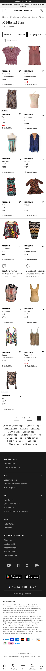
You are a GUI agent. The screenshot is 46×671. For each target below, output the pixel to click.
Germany (33, 656)
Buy (5, 475)
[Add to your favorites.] (20, 71)
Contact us (8, 527)
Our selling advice (12, 503)
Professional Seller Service (15, 511)
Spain (39, 656)
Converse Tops (34, 425)
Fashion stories (10, 555)
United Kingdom (14, 656)
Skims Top (14, 443)
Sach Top (35, 428)
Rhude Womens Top (15, 440)
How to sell (9, 499)
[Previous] (16, 418)
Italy (23, 658)
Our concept (9, 463)
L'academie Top (10, 434)
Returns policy (10, 487)
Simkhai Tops (29, 431)
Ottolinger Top (32, 437)
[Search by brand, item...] (4, 10)
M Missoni (14, 17)
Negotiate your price (11, 270)
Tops (41, 17)
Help (6, 519)
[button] (41, 10)
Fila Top (24, 428)
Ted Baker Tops (29, 443)
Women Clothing (29, 17)
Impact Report (10, 547)
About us (8, 540)
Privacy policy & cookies (22, 594)
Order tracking (10, 479)
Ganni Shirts (14, 431)
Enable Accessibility (23, 1)
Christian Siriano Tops (13, 425)
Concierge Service (12, 467)
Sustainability (10, 543)
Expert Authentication (35, 270)
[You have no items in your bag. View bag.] (41, 10)
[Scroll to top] (39, 418)
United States (25, 656)
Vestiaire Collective (14, 536)
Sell (6, 496)
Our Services (10, 459)
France (5, 656)
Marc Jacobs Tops (13, 437)
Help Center (9, 523)
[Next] (29, 418)
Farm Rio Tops (10, 428)
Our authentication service (15, 483)
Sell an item (9, 507)
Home (5, 17)
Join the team (10, 551)
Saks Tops (33, 440)
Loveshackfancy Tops (31, 434)
